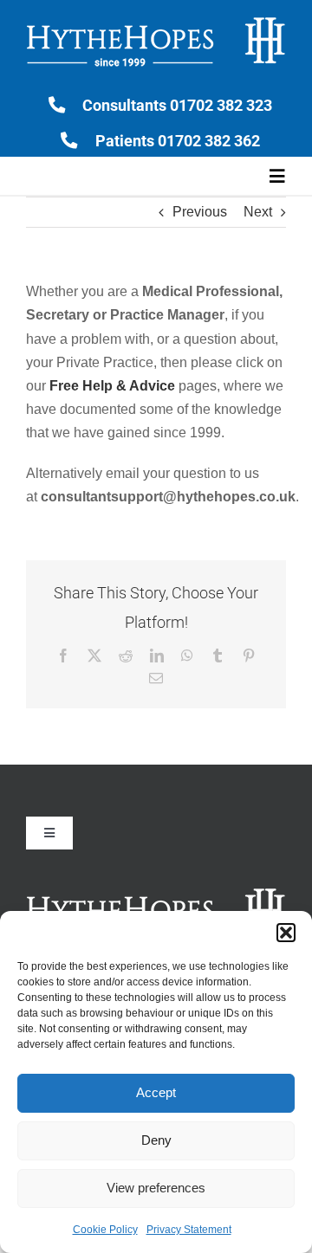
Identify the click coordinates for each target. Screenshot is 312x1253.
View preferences (156, 1187)
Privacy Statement (188, 1230)
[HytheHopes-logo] (156, 19)
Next (258, 211)
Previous (199, 211)
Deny (156, 1140)
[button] (286, 932)
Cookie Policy (105, 1230)
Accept (156, 1092)
